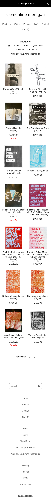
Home (25, 398)
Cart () (25, 29)
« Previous (21, 357)
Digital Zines (37, 45)
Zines (25, 45)
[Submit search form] (39, 386)
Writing (17, 24)
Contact (45, 24)
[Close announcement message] (48, 4)
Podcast (27, 24)
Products (6, 24)
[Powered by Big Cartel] (25, 496)
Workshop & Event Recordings (25, 54)
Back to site (25, 484)
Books (16, 45)
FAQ (36, 24)
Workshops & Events (25, 50)
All (9, 45)
